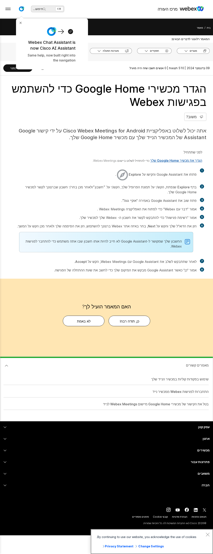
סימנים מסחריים (140, 516)
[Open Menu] (8, 9)
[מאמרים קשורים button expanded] (6, 366)
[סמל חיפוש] (44, 9)
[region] (152, 541)
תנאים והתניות (199, 516)
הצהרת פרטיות (179, 516)
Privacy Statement (119, 546)
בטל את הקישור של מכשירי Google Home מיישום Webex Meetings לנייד (156, 404)
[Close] (208, 534)
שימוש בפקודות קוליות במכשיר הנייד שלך (180, 379)
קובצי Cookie (160, 516)
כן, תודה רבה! (129, 321)
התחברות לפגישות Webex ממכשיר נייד (180, 392)
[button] (21, 9)
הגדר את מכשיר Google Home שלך (176, 160)
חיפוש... (38, 9)
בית (209, 27)
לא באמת (83, 321)
